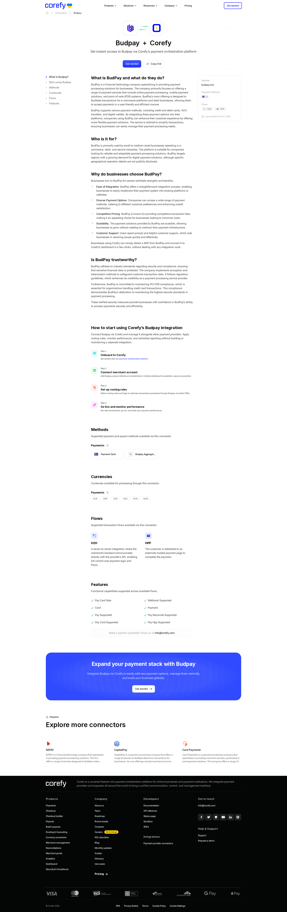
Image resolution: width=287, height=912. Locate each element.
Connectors (61, 13)
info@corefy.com (165, 632)
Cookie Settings (177, 906)
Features (54, 103)
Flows (52, 98)
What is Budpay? (59, 76)
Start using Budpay (60, 82)
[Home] (47, 13)
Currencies (55, 92)
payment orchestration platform (133, 359)
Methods (54, 87)
